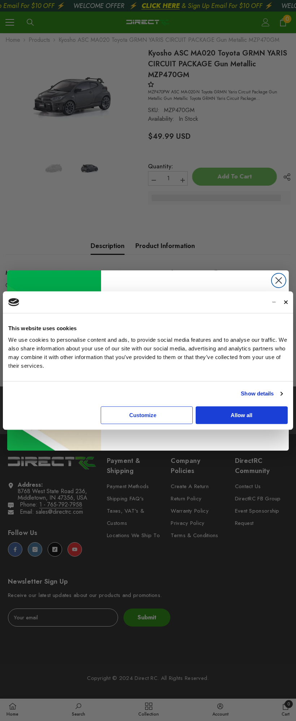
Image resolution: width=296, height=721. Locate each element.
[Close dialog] (278, 280)
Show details (257, 393)
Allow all (241, 415)
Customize (142, 415)
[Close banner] (286, 302)
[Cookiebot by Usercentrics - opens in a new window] (244, 302)
